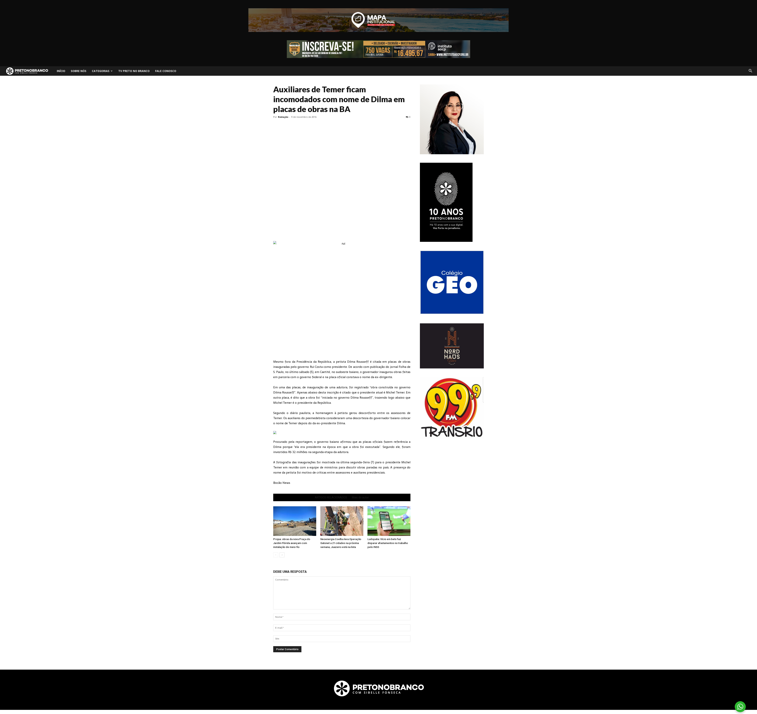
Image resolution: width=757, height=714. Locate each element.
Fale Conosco (165, 71)
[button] (750, 71)
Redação (283, 116)
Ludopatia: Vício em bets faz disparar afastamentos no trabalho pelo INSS (387, 543)
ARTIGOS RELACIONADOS (331, 497)
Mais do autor (360, 497)
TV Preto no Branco (134, 71)
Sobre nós (78, 71)
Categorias (100, 71)
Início (61, 71)
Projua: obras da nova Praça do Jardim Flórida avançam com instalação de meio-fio (291, 543)
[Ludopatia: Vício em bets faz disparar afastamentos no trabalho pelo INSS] (388, 521)
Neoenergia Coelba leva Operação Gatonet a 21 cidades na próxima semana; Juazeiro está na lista (340, 543)
